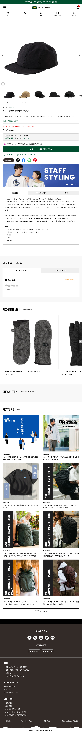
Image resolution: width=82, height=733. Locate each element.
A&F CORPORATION (12, 709)
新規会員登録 (9, 138)
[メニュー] (4, 7)
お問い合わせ (10, 673)
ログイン (26, 138)
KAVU (12, 107)
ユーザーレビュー (21, 271)
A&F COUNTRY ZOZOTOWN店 (16, 715)
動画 (66, 193)
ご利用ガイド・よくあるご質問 (16, 667)
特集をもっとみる (41, 611)
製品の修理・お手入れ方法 (29, 155)
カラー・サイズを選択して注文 (41, 149)
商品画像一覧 (3, 84)
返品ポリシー (48, 721)
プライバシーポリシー (27, 721)
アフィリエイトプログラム (14, 676)
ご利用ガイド (10, 155)
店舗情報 (8, 706)
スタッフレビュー (60, 271)
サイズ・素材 (41, 193)
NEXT (79, 55)
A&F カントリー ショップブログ (16, 712)
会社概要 (8, 703)
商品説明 (15, 193)
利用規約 (8, 721)
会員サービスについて (13, 692)
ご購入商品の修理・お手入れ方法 (17, 670)
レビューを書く (70, 279)
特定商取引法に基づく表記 (70, 721)
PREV (2, 55)
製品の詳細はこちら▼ (10, 121)
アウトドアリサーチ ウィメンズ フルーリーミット (22, 371)
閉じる (2, 7)
